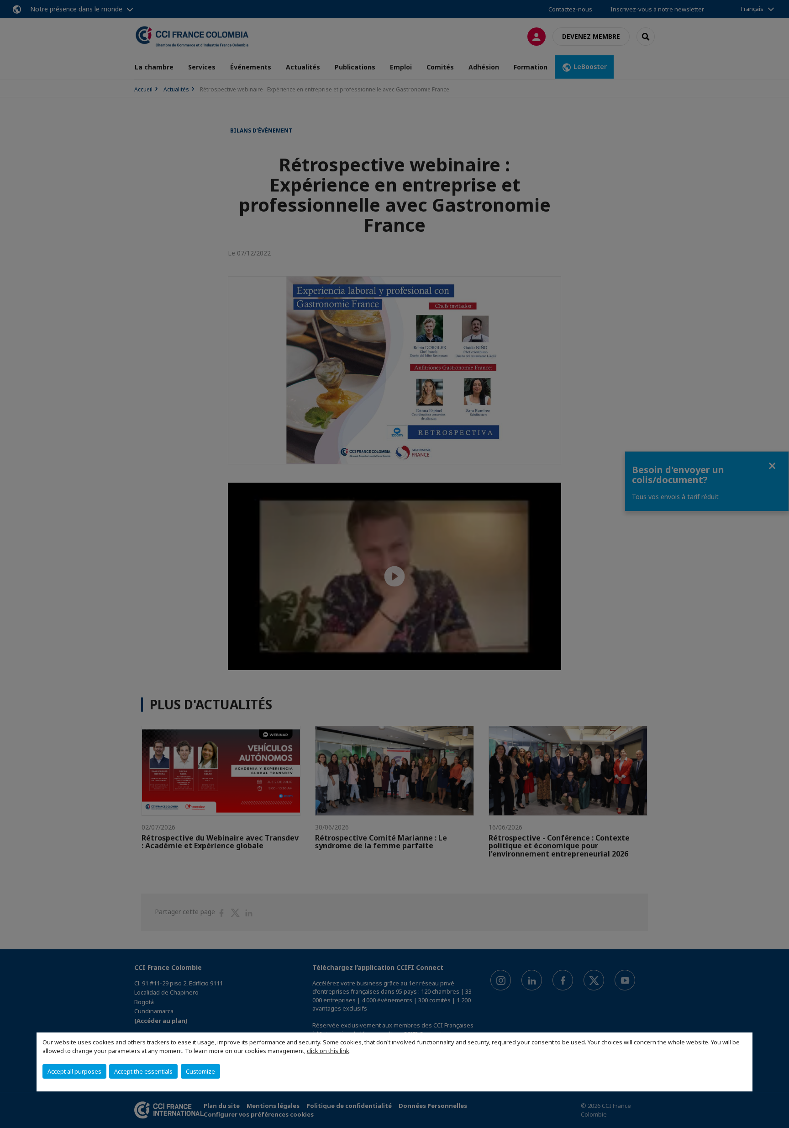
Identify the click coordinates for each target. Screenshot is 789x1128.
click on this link (328, 1051)
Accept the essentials (143, 1071)
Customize (200, 1071)
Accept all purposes (74, 1071)
